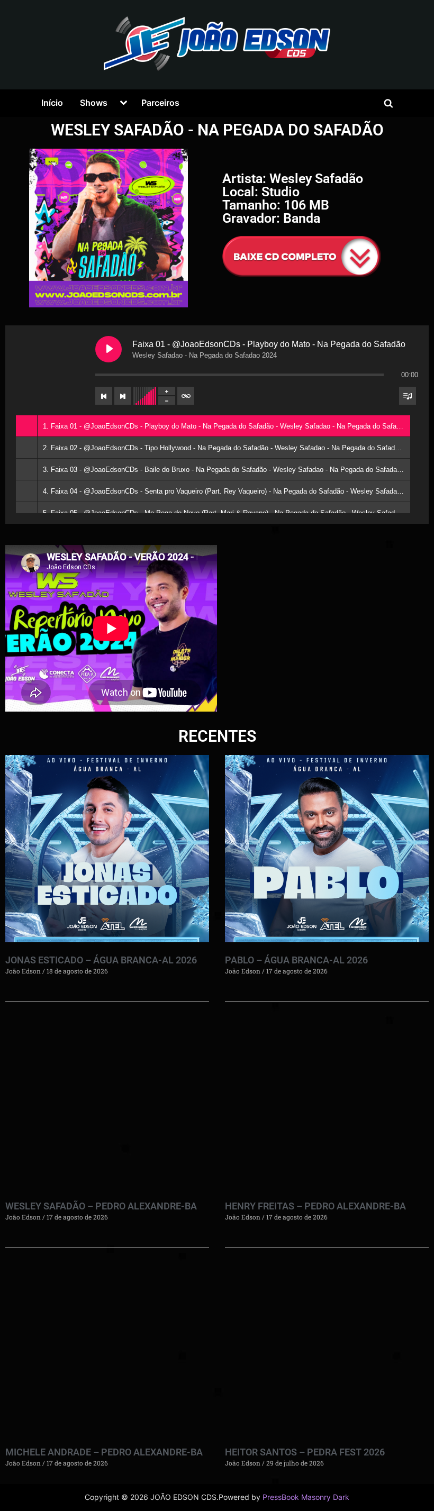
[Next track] (122, 396)
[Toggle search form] (388, 103)
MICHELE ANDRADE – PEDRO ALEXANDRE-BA (104, 1452)
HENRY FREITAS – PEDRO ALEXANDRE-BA (315, 1206)
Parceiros (160, 102)
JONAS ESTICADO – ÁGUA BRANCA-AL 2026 (101, 960)
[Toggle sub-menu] (123, 103)
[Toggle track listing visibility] (407, 396)
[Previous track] (103, 396)
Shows (93, 102)
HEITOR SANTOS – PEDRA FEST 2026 (305, 1452)
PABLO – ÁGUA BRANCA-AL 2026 (296, 960)
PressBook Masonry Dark (306, 1497)
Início (52, 102)
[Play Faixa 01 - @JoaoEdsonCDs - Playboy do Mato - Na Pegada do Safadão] (108, 349)
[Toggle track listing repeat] (185, 396)
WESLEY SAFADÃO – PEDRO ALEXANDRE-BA (101, 1206)
